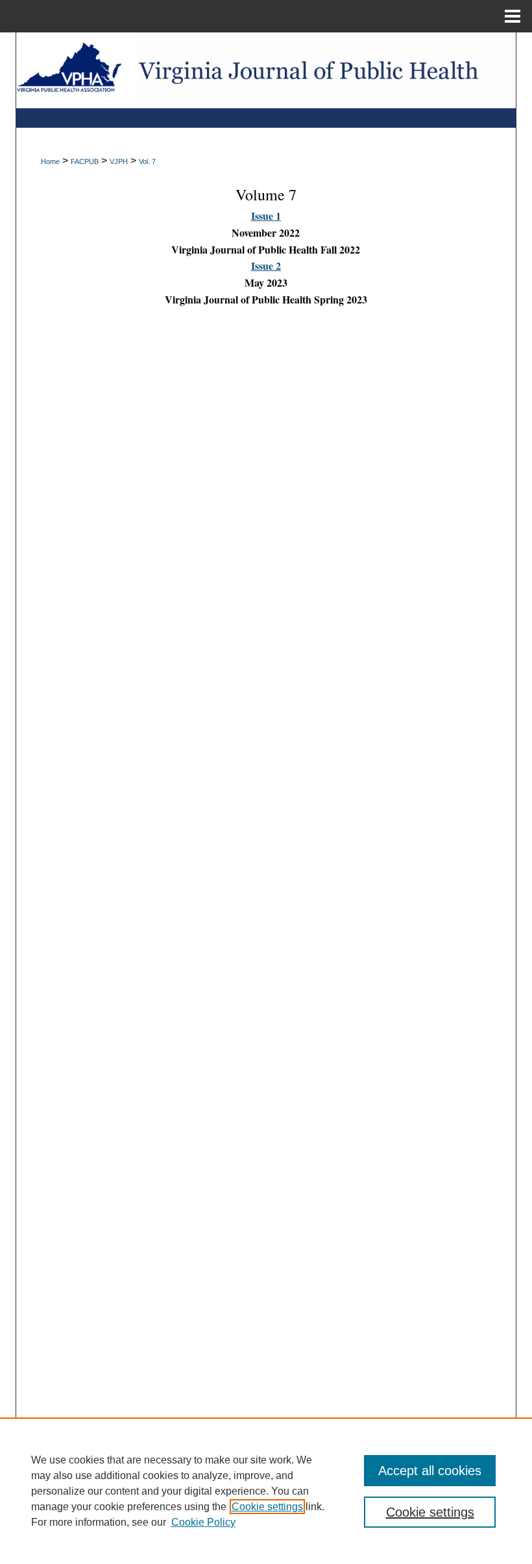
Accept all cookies (429, 1470)
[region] (266, 1490)
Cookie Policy (203, 1522)
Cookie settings (267, 1506)
